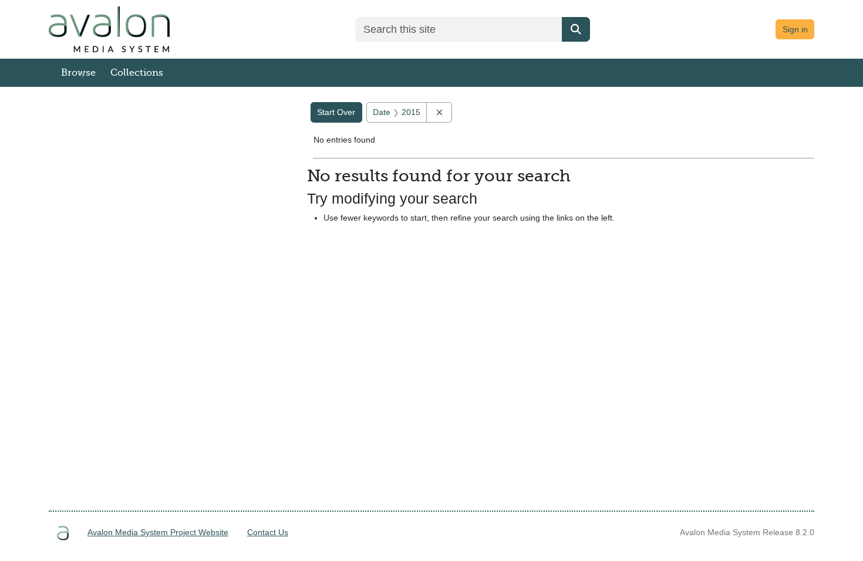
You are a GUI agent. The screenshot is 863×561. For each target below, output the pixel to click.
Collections (136, 72)
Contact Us (267, 532)
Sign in (795, 29)
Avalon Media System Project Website (157, 532)
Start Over (336, 112)
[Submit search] (576, 29)
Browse (78, 72)
